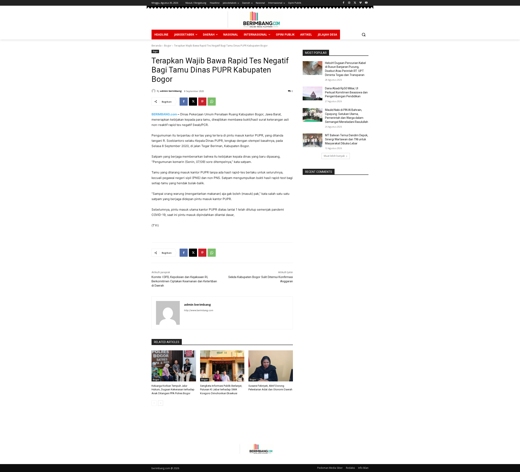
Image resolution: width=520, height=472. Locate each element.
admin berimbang (171, 90)
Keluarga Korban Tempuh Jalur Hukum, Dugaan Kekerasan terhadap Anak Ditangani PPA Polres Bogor (173, 389)
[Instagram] (349, 3)
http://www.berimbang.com (198, 310)
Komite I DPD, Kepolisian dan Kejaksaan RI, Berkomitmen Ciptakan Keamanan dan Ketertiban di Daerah (184, 281)
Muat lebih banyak (334, 156)
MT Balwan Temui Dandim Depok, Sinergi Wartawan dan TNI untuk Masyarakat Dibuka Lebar (346, 139)
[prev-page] (154, 403)
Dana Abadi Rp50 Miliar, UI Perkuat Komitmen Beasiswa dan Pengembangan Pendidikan (346, 92)
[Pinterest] (202, 101)
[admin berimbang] (154, 91)
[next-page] (160, 403)
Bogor (167, 45)
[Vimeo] (360, 3)
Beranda (156, 45)
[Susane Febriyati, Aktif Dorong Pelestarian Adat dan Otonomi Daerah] (270, 365)
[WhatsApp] (212, 101)
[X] (355, 3)
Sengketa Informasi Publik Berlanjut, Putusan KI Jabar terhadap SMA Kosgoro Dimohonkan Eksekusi (221, 389)
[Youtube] (366, 3)
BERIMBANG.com (164, 114)
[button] (363, 34)
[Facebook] (343, 3)
